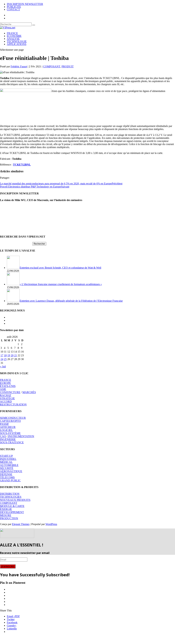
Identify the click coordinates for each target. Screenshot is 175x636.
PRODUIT (68, 66)
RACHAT (5, 395)
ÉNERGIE (6, 509)
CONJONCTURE (10, 392)
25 (5, 359)
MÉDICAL (6, 462)
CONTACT (13, 9)
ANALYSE (13, 38)
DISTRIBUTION (9, 493)
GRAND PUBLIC (10, 480)
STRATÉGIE (7, 398)
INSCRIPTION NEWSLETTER (25, 4)
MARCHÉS (29, 392)
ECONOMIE (14, 35)
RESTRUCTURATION (13, 404)
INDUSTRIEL (8, 459)
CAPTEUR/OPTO (10, 420)
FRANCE (12, 33)
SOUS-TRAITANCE (12, 442)
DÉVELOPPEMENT (12, 512)
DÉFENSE (6, 474)
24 (2, 359)
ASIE (3, 389)
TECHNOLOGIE (17, 41)
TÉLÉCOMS (7, 477)
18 (5, 355)
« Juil (3, 366)
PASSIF (4, 424)
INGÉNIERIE (8, 439)
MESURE (5, 515)
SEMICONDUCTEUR (13, 417)
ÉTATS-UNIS (8, 386)
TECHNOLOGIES (10, 496)
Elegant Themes (20, 524)
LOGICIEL (6, 430)
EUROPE (5, 383)
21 (15, 355)
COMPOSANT (51, 66)
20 (12, 355)
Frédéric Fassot (19, 66)
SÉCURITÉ (6, 468)
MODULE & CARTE (12, 506)
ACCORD (6, 401)
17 (2, 355)
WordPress (51, 524)
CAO (3, 436)
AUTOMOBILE (9, 465)
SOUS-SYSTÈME (10, 433)
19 (8, 355)
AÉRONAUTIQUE (11, 471)
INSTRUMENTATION (20, 436)
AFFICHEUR (8, 427)
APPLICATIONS (16, 44)
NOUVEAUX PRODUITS (15, 499)
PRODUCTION (9, 518)
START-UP (6, 455)
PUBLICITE (14, 6)
